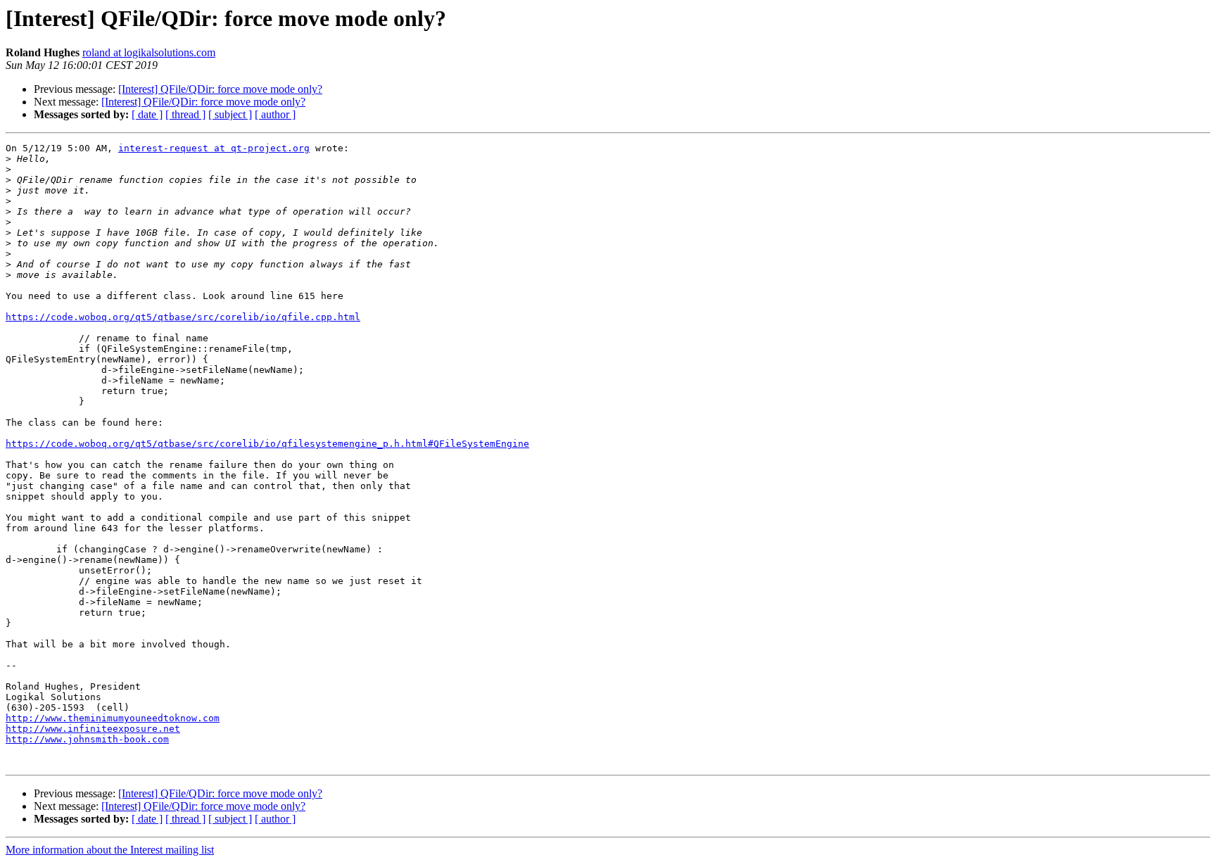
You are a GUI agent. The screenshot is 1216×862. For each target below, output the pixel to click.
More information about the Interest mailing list (110, 850)
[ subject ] (230, 114)
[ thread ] (185, 114)
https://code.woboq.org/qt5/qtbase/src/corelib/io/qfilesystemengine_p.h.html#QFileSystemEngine (267, 443)
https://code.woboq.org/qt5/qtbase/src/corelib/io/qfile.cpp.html (183, 317)
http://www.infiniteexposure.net (93, 728)
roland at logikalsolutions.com (148, 52)
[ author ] (275, 114)
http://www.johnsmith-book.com (87, 739)
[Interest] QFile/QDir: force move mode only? (220, 89)
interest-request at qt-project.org (214, 148)
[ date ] (147, 114)
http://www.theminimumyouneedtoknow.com (113, 718)
